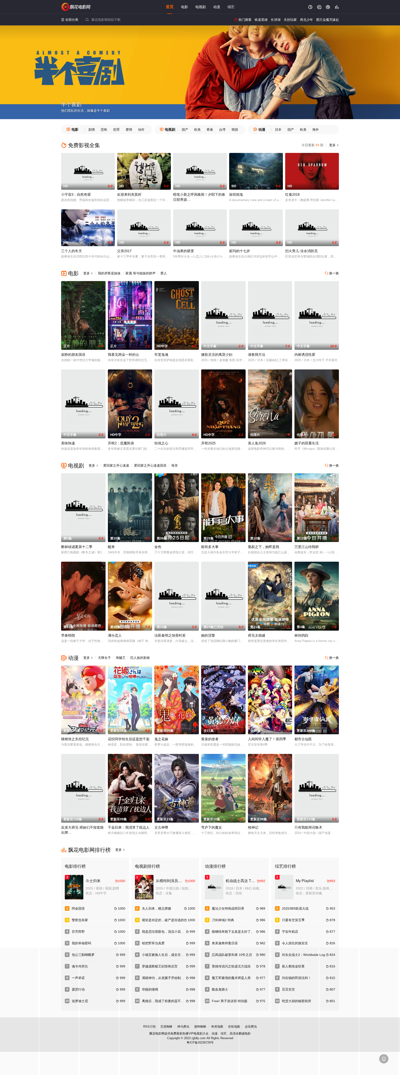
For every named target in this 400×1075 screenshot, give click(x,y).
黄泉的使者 (210, 739)
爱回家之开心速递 (116, 465)
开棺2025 (208, 443)
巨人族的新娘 (140, 658)
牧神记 (253, 827)
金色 (157, 547)
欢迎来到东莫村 (129, 194)
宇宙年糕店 (290, 931)
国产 (185, 129)
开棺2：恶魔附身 (121, 443)
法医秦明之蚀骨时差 (170, 635)
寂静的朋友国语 (73, 354)
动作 (141, 129)
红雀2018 (292, 194)
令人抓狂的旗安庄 (295, 943)
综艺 (231, 7)
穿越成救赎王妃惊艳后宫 (160, 966)
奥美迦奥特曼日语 (225, 943)
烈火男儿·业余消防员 (301, 251)
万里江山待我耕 (306, 547)
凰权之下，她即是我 (263, 547)
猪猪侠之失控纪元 (75, 739)
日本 (278, 129)
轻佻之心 (161, 443)
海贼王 (120, 658)
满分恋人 (115, 635)
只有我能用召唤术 (308, 827)
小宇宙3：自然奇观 (76, 194)
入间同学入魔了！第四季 (267, 739)
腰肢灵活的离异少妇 (216, 354)
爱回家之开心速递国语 (150, 465)
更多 (333, 145)
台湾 (222, 129)
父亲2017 (124, 251)
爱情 (129, 129)
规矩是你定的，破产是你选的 (163, 920)
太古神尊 (161, 827)
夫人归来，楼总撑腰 (156, 908)
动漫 (216, 7)
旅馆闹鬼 (236, 194)
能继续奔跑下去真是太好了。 (233, 931)
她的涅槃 (208, 635)
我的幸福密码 (81, 943)
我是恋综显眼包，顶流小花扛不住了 (168, 931)
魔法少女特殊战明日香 (228, 908)
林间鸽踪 (301, 635)
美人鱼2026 (257, 443)
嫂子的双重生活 (306, 443)
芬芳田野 (78, 931)
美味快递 (68, 443)
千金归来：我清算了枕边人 (129, 827)
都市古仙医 (303, 739)
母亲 (174, 465)
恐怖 (104, 129)
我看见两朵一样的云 (123, 354)
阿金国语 (78, 908)
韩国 (234, 129)
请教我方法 (256, 354)
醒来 (111, 547)
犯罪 (116, 129)
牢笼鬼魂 (161, 354)
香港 (209, 129)
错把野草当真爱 (153, 943)
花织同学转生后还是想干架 (129, 739)
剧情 (91, 129)
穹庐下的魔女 (211, 827)
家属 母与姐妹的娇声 (140, 273)
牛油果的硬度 (183, 251)
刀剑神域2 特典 (223, 920)
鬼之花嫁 (161, 739)
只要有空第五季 (293, 920)
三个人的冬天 (71, 251)
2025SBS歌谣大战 (295, 908)
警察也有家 (80, 920)
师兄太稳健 (256, 635)
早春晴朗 (68, 635)
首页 (170, 7)
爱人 (163, 273)
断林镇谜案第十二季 (76, 547)
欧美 (197, 129)
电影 (184, 7)
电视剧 (200, 7)
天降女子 (104, 658)
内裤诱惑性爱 (304, 354)
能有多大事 (210, 547)
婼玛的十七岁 (239, 251)
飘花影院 (76, 7)
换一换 (332, 273)
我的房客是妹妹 (109, 273)
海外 (315, 129)
